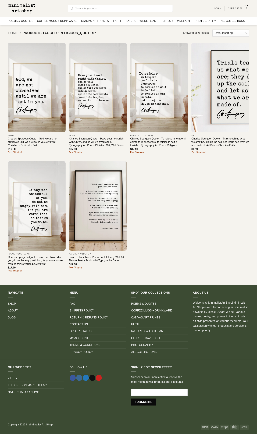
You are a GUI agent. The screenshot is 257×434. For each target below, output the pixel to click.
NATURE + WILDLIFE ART (142, 21)
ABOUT (13, 310)
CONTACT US (79, 324)
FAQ (72, 303)
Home (13, 33)
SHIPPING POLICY (82, 310)
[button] (238, 8)
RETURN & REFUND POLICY (89, 317)
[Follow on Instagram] (79, 378)
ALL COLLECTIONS (233, 21)
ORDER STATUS (81, 331)
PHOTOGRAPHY (205, 21)
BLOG (12, 317)
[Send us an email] (92, 378)
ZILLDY (12, 378)
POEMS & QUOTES (20, 21)
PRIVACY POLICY (81, 351)
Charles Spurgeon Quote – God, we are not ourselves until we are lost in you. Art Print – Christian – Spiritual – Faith (33, 142)
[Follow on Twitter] (86, 378)
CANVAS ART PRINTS (95, 21)
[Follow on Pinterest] (99, 378)
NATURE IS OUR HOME (23, 391)
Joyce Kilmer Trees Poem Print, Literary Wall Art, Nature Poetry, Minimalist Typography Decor (97, 259)
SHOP (12, 303)
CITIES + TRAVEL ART (176, 21)
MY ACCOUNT (79, 338)
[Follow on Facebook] (73, 378)
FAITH (117, 21)
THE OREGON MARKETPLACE (28, 385)
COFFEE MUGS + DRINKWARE (57, 21)
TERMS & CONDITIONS (85, 344)
